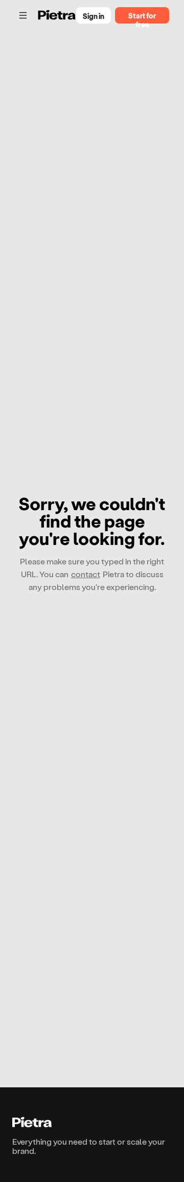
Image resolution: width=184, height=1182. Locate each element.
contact (85, 574)
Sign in (93, 16)
